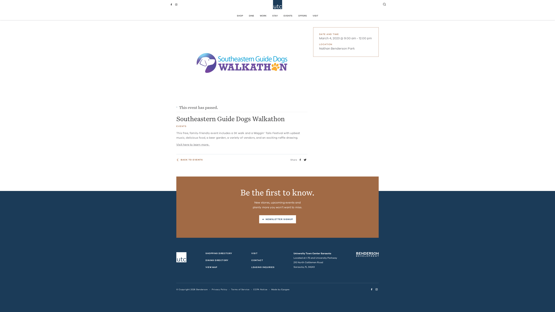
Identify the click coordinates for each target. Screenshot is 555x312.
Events (288, 15)
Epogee (285, 289)
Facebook (171, 4)
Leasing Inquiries (262, 267)
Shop (240, 15)
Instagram (176, 4)
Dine (251, 15)
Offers (302, 15)
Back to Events (192, 160)
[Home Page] (277, 4)
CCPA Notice (260, 289)
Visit (315, 15)
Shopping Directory (219, 253)
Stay (275, 15)
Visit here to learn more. (193, 145)
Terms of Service (240, 289)
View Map (211, 267)
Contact (257, 260)
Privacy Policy (219, 289)
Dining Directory (217, 260)
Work (263, 15)
